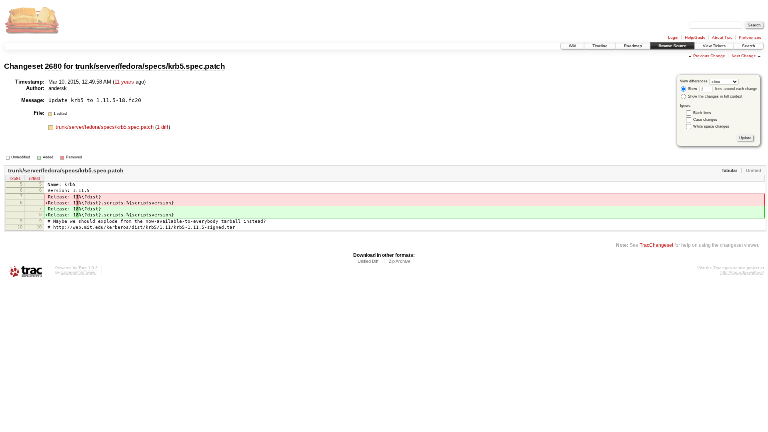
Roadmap (633, 46)
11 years (124, 82)
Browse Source (672, 46)
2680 (53, 66)
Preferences (750, 37)
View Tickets (714, 46)
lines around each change (735, 89)
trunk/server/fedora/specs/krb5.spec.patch (150, 66)
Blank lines (702, 113)
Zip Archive (399, 261)
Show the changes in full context (714, 96)
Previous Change (709, 56)
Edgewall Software (78, 272)
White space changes (711, 126)
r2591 (15, 178)
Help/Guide (695, 37)
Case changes (705, 120)
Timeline (600, 46)
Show (692, 89)
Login (673, 37)
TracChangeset (656, 245)
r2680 (34, 178)
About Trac (722, 37)
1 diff (162, 127)
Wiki (572, 46)
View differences (694, 81)
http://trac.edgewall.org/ (742, 272)
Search (748, 46)
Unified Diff (368, 261)
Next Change (744, 56)
